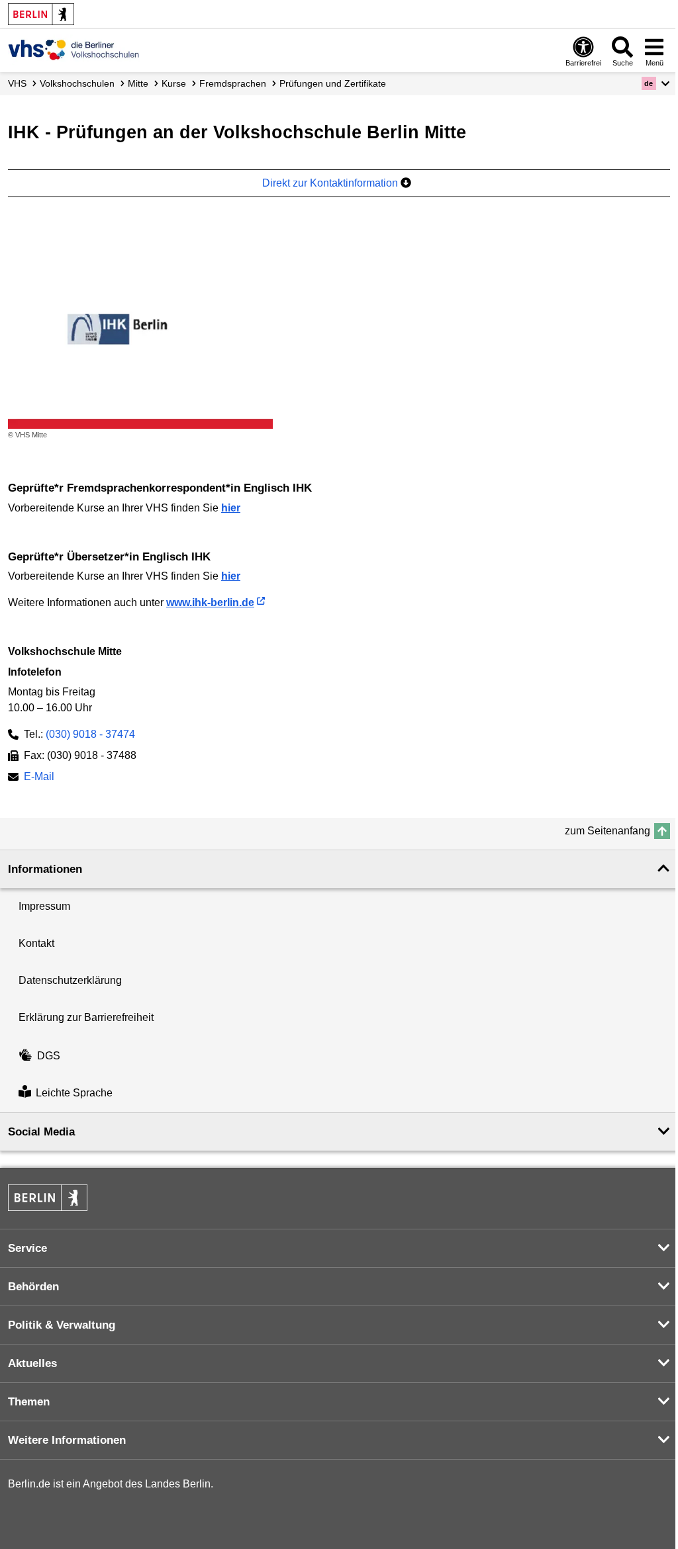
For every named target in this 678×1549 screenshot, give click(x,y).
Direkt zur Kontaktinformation (331, 183)
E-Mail (39, 778)
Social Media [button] (41, 1132)
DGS (48, 1055)
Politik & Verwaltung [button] (61, 1325)
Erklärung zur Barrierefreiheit (86, 1017)
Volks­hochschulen (77, 83)
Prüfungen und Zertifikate (332, 83)
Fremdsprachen (232, 83)
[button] (656, 83)
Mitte (138, 83)
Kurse (174, 83)
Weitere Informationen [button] (67, 1440)
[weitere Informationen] (74, 49)
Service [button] (27, 1248)
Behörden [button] (33, 1286)
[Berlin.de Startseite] (41, 14)
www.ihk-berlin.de (210, 602)
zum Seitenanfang (607, 830)
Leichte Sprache (74, 1093)
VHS (17, 83)
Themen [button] (29, 1401)
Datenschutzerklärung (70, 980)
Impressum (44, 906)
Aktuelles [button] (32, 1363)
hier (230, 507)
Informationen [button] (45, 869)
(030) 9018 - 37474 (90, 734)
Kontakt (36, 943)
